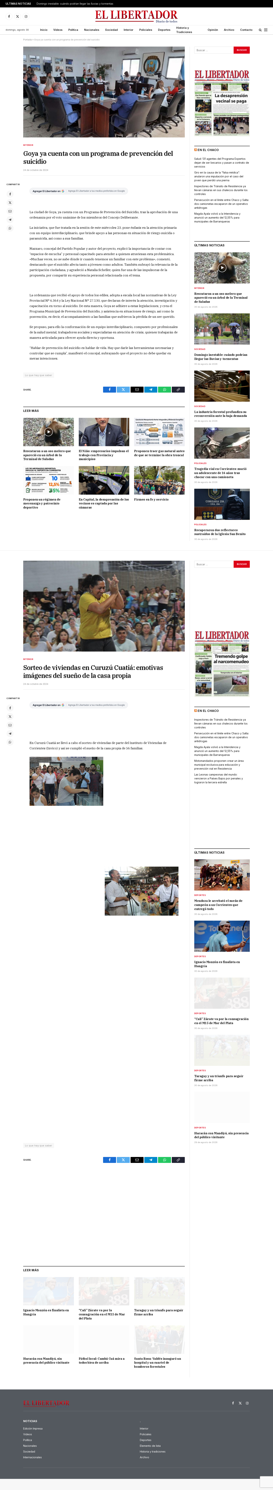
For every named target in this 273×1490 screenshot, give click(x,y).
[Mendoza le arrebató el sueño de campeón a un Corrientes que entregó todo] (222, 875)
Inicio (43, 29)
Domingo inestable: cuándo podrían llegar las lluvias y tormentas (75, 3)
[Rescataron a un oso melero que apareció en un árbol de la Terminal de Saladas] (48, 432)
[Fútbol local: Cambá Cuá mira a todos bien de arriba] (104, 1339)
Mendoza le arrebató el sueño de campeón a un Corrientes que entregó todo (218, 905)
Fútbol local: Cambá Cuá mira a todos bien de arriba (102, 1361)
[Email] (10, 211)
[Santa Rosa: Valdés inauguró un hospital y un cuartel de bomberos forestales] (159, 1339)
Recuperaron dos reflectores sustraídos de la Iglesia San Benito (220, 532)
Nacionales (91, 29)
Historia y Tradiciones (184, 30)
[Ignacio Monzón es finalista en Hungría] (48, 1291)
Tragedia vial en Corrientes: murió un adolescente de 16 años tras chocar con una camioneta (220, 473)
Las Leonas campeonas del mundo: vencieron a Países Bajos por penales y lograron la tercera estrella (218, 778)
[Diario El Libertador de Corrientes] (136, 16)
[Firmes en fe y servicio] (159, 480)
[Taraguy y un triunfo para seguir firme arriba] (159, 1291)
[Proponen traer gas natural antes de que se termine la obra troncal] (159, 432)
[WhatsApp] (10, 228)
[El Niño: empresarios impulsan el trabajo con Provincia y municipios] (104, 432)
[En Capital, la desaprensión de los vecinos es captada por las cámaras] (104, 480)
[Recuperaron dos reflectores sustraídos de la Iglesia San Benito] (222, 504)
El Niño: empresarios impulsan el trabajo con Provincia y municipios (104, 455)
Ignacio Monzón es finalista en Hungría (46, 1312)
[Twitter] (10, 202)
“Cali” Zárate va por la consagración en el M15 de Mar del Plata (102, 1314)
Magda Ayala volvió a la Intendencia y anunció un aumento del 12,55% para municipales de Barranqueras (217, 217)
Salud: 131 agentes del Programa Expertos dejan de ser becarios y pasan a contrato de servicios (221, 162)
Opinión (213, 29)
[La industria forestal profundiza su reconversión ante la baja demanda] (222, 386)
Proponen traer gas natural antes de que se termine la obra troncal (159, 453)
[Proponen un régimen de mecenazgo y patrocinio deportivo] (48, 480)
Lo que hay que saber (38, 375)
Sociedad (111, 29)
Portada (27, 39)
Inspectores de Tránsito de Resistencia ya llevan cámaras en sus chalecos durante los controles (221, 190)
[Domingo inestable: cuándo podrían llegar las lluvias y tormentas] (222, 329)
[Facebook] (10, 194)
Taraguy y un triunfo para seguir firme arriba (158, 1312)
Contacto (246, 29)
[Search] (260, 30)
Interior (128, 29)
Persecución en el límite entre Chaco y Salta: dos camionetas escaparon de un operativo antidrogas (221, 203)
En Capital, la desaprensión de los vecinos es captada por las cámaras (104, 503)
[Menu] (265, 30)
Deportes (164, 29)
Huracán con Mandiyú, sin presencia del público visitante (46, 1361)
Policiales (145, 29)
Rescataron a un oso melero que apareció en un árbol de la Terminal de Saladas (47, 455)
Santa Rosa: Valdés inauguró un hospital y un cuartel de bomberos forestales (157, 1363)
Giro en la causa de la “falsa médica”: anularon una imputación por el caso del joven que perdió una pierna (218, 176)
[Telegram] (10, 219)
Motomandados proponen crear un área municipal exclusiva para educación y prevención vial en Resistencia (219, 764)
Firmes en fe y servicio (151, 499)
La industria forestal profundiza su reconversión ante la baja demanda (220, 414)
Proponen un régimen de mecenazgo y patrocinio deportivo (41, 503)
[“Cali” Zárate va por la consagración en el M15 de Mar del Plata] (104, 1291)
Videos (57, 29)
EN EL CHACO (208, 150)
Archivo (229, 29)
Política (73, 29)
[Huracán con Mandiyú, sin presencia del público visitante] (48, 1339)
